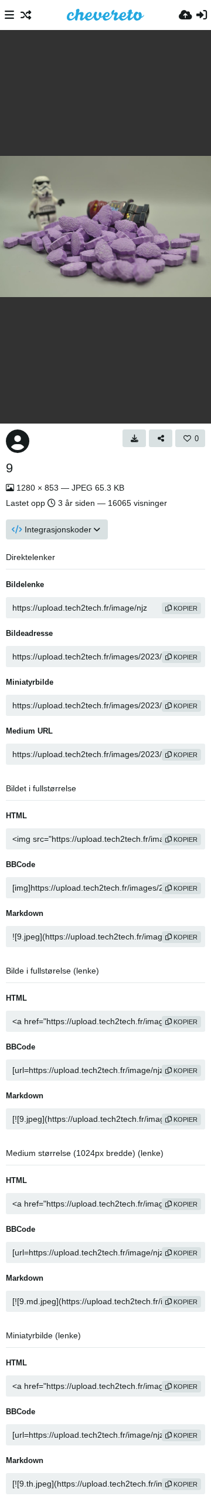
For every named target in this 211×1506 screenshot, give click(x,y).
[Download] (134, 438)
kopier (185, 608)
